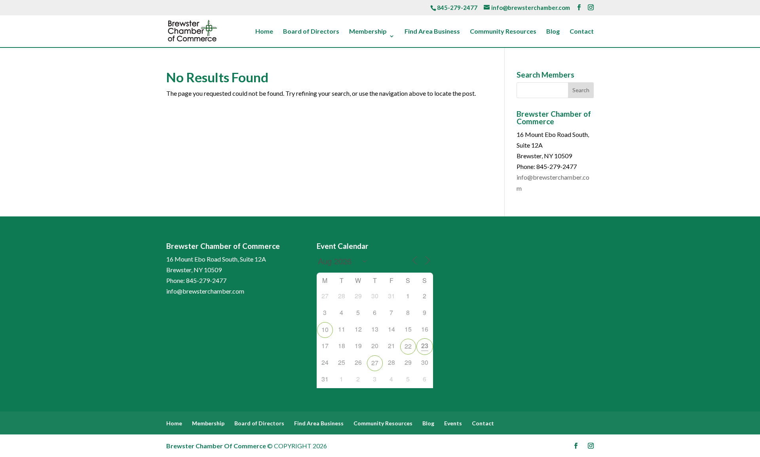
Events (453, 423)
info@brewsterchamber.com (205, 291)
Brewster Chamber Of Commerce (216, 445)
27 (374, 362)
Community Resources (503, 31)
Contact (582, 31)
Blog (553, 31)
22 (408, 346)
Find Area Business (432, 31)
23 (424, 345)
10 (325, 329)
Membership (368, 31)
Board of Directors (311, 31)
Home (264, 31)
